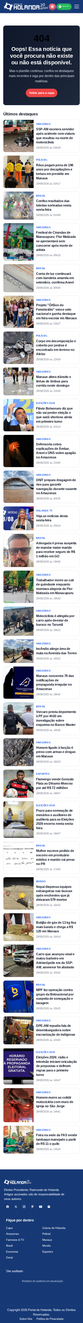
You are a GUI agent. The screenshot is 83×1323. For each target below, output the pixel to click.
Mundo (46, 1245)
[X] (15, 1206)
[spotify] (48, 1206)
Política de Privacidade (49, 1318)
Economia (12, 1251)
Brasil (9, 1245)
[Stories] (52, 7)
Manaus (47, 1239)
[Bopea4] (26, 6)
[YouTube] (40, 1206)
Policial (46, 1233)
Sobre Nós (25, 1318)
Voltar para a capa (41, 92)
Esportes (47, 1251)
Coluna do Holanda (53, 1228)
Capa (9, 1228)
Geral (9, 1257)
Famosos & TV (15, 1239)
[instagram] (24, 1206)
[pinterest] (32, 1206)
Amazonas (12, 1233)
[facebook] (7, 1206)
